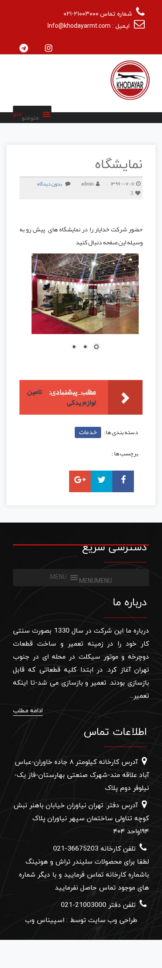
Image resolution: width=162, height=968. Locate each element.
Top (154, 960)
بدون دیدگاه (49, 184)
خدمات (88, 432)
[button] (30, 118)
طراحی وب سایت (111, 920)
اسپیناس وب (44, 920)
